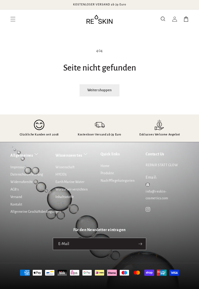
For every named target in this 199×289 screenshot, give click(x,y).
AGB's (14, 189)
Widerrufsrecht (21, 182)
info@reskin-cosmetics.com (157, 195)
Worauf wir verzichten (71, 189)
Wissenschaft (65, 167)
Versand (16, 197)
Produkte (107, 173)
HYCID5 (61, 174)
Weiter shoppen (99, 90)
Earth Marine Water (69, 182)
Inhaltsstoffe (64, 197)
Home (105, 166)
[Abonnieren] (140, 244)
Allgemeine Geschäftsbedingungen (35, 212)
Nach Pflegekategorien (117, 180)
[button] (163, 19)
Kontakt (16, 204)
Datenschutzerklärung (26, 174)
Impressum (18, 167)
